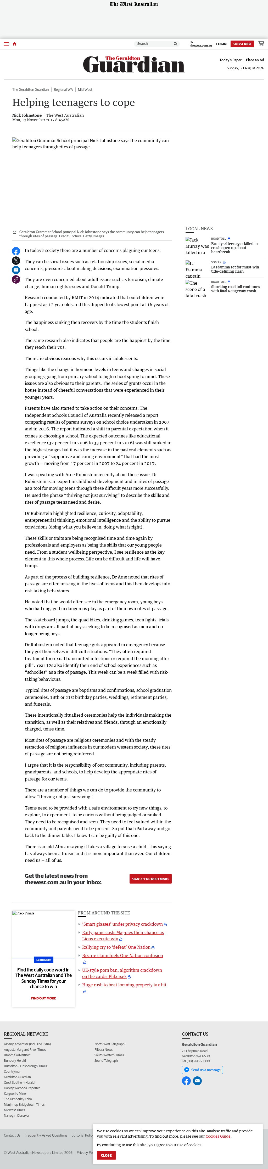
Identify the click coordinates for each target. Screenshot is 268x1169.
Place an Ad (255, 60)
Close (106, 1155)
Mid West (85, 89)
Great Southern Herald (19, 1082)
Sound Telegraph (106, 1061)
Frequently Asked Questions (46, 1135)
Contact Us (12, 1135)
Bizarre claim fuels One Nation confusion (122, 955)
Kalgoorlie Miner (15, 1093)
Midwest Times (14, 1110)
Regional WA (63, 89)
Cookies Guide (218, 1136)
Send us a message (206, 1070)
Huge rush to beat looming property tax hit (124, 984)
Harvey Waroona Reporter (22, 1088)
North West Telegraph (109, 1044)
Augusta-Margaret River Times (25, 1050)
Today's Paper (231, 60)
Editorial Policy (82, 1135)
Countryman (12, 1072)
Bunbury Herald (15, 1061)
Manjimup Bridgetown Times (24, 1104)
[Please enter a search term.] (175, 44)
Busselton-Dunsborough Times (25, 1066)
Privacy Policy (87, 1152)
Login (221, 44)
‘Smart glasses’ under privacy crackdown (122, 924)
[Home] (14, 44)
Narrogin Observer (16, 1115)
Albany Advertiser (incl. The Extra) (27, 1044)
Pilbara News (103, 1050)
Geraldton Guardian (17, 1077)
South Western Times (109, 1055)
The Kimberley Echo (18, 1099)
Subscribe (242, 44)
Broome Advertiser (17, 1055)
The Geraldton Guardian (30, 89)
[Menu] (6, 44)
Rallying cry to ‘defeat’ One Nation (116, 947)
